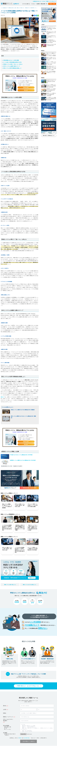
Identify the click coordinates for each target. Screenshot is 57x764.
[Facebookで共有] (34, 16)
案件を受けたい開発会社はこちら (49, 135)
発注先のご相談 (52, 3)
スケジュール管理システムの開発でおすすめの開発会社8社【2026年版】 (32, 548)
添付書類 (5, 732)
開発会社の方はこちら (38, 1)
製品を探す (26, 90)
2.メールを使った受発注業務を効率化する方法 (12, 62)
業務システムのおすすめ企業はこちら (29, 584)
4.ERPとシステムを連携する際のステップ (11, 66)
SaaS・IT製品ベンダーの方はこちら (49, 1)
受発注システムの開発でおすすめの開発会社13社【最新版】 (23, 409)
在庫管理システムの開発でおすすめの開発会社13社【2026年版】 (23, 460)
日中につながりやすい (8, 721)
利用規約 (20, 737)
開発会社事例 (43, 3)
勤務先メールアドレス (8, 716)
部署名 (4, 713)
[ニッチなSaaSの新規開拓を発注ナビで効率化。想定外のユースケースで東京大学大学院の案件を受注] (7, 519)
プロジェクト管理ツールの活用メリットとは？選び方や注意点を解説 (32, 505)
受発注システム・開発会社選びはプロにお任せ (20, 76)
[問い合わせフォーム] (20, 579)
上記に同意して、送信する (28, 741)
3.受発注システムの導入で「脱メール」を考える (12, 64)
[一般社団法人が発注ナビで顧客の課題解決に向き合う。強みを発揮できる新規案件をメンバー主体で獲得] (20, 519)
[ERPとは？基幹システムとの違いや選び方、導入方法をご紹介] (20, 498)
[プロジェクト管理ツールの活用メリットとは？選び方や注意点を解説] (32, 498)
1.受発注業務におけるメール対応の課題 (11, 60)
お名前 (4, 709)
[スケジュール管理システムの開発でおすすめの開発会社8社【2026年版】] (32, 541)
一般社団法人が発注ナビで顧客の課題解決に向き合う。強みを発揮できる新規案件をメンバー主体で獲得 (20, 528)
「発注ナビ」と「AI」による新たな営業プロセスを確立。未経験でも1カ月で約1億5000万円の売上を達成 (32, 528)
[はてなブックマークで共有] (36, 16)
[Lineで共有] (38, 16)
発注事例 (38, 3)
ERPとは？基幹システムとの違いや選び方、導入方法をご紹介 (20, 505)
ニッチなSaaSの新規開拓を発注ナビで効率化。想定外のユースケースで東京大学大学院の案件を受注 (7, 528)
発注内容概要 (6, 725)
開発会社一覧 (27, 7)
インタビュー (33, 3)
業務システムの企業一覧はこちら (10, 584)
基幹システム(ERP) (18, 466)
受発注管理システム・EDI (7, 466)
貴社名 (4, 705)
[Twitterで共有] (32, 16)
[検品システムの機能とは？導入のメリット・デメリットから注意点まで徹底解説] (7, 498)
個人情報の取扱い (27, 737)
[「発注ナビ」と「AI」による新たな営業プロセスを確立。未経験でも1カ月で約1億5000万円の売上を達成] (32, 519)
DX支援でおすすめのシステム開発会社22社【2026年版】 (21, 454)
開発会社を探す (26, 87)
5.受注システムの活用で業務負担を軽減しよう (12, 68)
